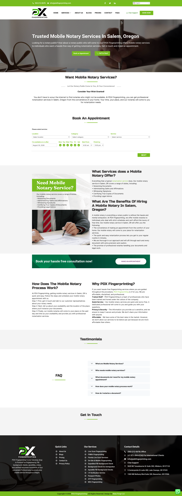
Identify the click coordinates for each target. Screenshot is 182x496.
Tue (64, 142)
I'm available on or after (40, 142)
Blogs (89, 13)
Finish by (97, 142)
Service (113, 134)
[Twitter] (110, 3)
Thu (71, 142)
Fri (75, 142)
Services (65, 13)
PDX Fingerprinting (121, 292)
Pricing (98, 13)
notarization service (120, 181)
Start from (85, 142)
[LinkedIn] (114, 3)
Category (74, 134)
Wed (67, 142)
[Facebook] (105, 3)
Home (55, 13)
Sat (79, 142)
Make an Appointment (130, 261)
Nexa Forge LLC (119, 494)
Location (35, 134)
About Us (79, 13)
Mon (60, 142)
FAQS (117, 13)
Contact (108, 13)
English (137, 3)
